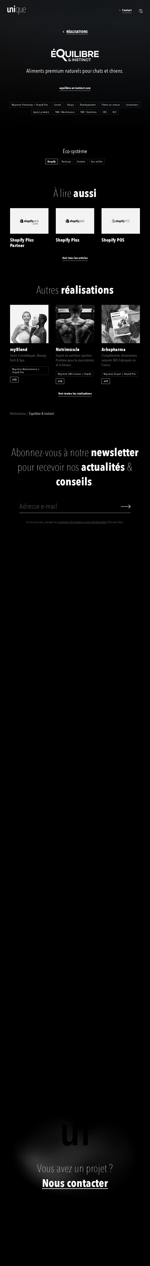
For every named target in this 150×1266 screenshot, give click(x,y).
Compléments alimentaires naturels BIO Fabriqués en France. (119, 360)
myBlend (18, 349)
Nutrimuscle (67, 349)
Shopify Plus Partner (22, 242)
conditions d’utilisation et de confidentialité (82, 522)
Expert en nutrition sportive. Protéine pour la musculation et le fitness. (75, 360)
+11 (106, 381)
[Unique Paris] (10, 10)
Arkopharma (113, 349)
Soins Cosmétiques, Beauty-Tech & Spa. (28, 358)
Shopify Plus (68, 240)
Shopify (51, 161)
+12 (14, 379)
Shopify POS (113, 240)
